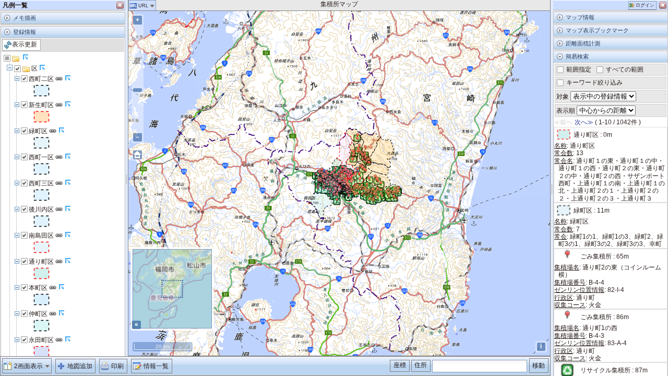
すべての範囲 (623, 69)
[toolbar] (63, 45)
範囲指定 (578, 69)
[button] (642, 5)
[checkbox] (7, 58)
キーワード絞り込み (594, 82)
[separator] (126, 178)
